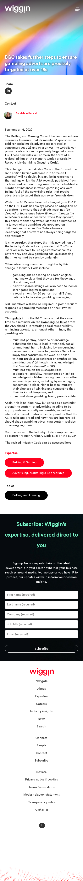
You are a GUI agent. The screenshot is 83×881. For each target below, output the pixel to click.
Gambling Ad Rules (54, 322)
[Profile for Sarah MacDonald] (8, 118)
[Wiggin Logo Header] (17, 9)
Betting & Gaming (24, 462)
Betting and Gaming (26, 495)
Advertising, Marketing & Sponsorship (38, 473)
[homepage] (42, 672)
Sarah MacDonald (26, 113)
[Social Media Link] (42, 825)
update (16, 318)
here (68, 442)
